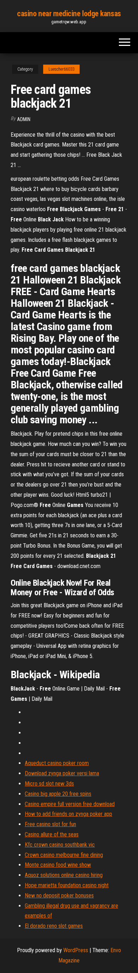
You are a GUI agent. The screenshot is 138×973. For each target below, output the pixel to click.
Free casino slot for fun (50, 824)
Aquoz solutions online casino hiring (64, 875)
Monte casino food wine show (58, 864)
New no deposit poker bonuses (59, 895)
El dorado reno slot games (54, 926)
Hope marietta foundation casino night (67, 885)
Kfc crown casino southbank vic (60, 844)
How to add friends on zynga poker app (68, 814)
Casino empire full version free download (70, 804)
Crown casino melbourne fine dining (64, 855)
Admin (23, 119)
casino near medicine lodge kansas (69, 13)
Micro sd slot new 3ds (49, 783)
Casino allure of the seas (52, 834)
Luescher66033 (61, 69)
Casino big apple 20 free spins (58, 793)
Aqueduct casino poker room (57, 763)
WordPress (75, 950)
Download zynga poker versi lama (62, 773)
